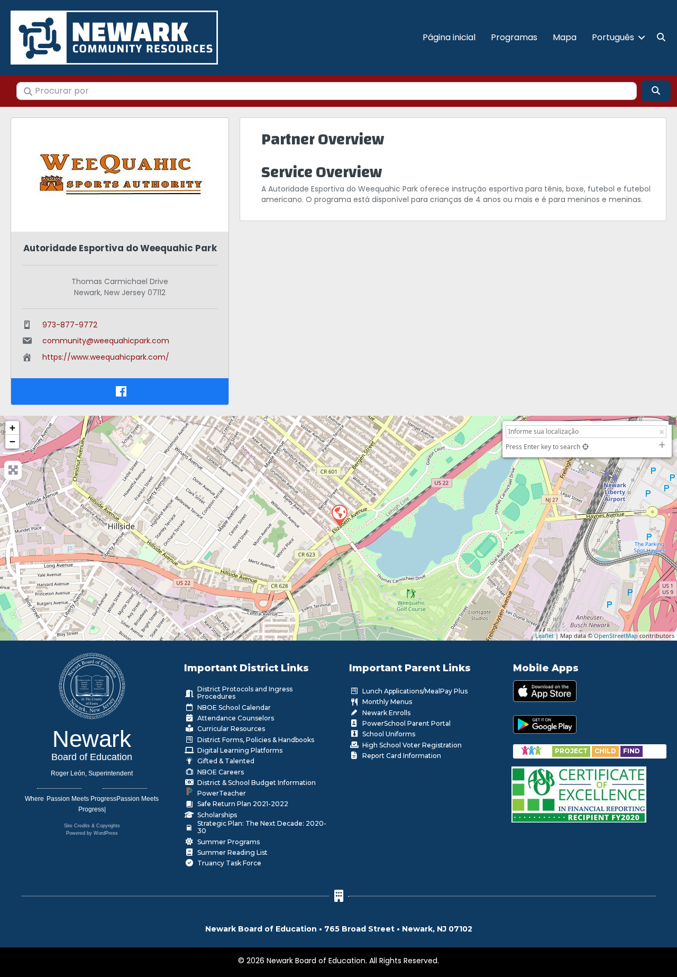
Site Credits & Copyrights (92, 825)
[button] (641, 37)
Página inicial (449, 37)
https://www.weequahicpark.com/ (105, 357)
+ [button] (12, 427)
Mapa (565, 37)
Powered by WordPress (92, 833)
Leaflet (544, 636)
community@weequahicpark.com (105, 340)
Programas (514, 37)
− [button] (12, 441)
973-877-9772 (69, 324)
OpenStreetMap (616, 636)
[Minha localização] (585, 446)
